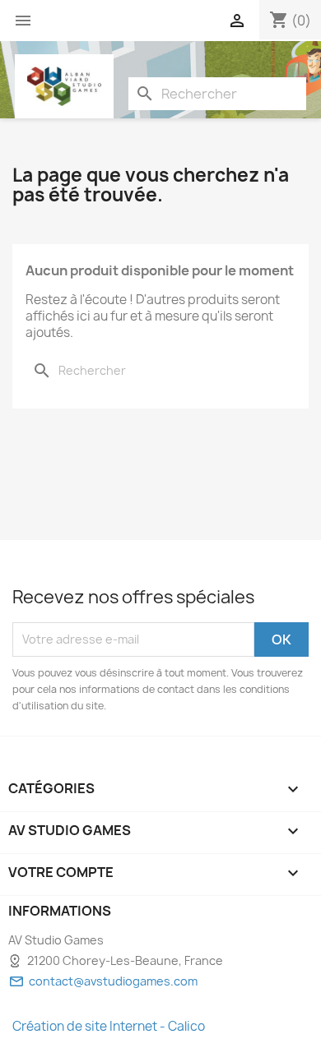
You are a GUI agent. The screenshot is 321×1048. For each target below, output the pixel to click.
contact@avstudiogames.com (113, 981)
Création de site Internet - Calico (108, 1026)
